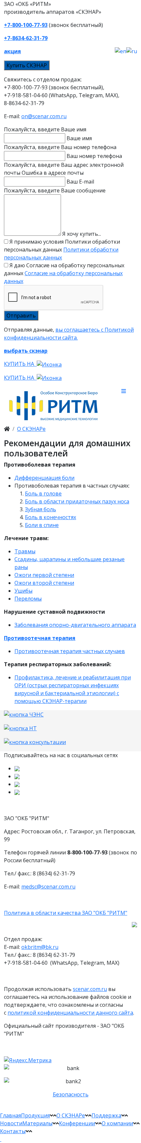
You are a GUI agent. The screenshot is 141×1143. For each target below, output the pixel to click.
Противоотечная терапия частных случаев (69, 651)
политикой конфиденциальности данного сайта (70, 1012)
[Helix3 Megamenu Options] (129, 391)
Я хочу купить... (81, 233)
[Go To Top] (0, 1139)
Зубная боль (40, 509)
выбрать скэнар (26, 350)
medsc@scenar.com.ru (48, 886)
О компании (117, 1123)
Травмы (24, 551)
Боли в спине (42, 525)
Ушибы (23, 590)
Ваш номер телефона (94, 156)
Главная (10, 1115)
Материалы (37, 1123)
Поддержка (106, 1115)
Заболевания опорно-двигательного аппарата (75, 624)
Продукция (35, 1115)
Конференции (77, 1123)
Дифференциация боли (44, 477)
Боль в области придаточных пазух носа (77, 501)
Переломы (28, 598)
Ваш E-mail (80, 181)
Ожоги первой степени (44, 575)
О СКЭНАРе (31, 428)
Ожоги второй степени (44, 582)
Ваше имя (79, 138)
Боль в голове (43, 493)
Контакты (13, 1131)
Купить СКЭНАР (27, 65)
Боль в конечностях (50, 517)
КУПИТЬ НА (20, 363)
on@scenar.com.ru (44, 116)
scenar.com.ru (90, 989)
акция (12, 51)
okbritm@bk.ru (39, 947)
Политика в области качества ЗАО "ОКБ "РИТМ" (65, 912)
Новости (11, 1123)
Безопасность (71, 1094)
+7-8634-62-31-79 (26, 38)
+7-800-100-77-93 (26, 25)
